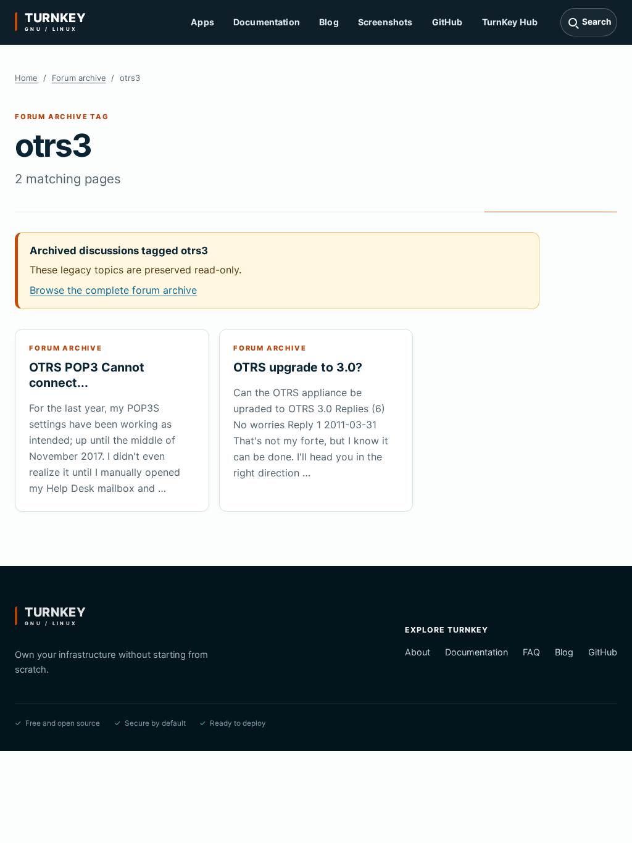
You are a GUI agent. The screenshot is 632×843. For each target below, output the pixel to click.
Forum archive (79, 78)
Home (26, 78)
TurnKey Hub (510, 22)
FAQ (531, 652)
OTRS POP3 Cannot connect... (86, 375)
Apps (202, 22)
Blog (329, 22)
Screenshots (385, 22)
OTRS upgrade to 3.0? (297, 367)
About (417, 652)
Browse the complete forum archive (113, 290)
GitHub (447, 22)
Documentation (266, 22)
